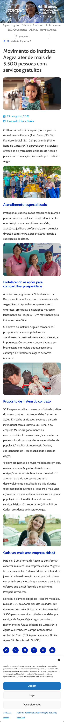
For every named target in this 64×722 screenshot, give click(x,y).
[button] (59, 660)
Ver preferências (32, 704)
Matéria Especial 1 (20, 41)
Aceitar (32, 685)
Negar (32, 695)
